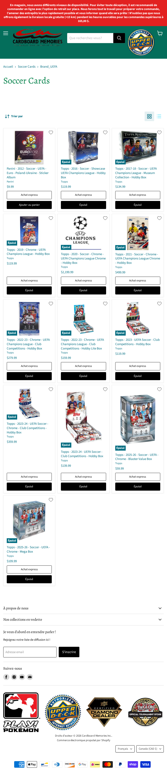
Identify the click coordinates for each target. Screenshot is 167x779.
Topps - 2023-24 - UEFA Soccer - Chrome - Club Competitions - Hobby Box (27, 428)
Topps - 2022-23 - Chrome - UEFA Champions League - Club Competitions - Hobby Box (28, 344)
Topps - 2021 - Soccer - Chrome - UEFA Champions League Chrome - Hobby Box (137, 258)
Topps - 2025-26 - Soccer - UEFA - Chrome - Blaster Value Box (137, 457)
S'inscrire (69, 652)
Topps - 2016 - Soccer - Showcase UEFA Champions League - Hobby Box (83, 172)
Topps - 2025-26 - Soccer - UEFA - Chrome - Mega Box (28, 549)
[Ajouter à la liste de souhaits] (51, 132)
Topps (64, 182)
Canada (148, 749)
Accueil (8, 67)
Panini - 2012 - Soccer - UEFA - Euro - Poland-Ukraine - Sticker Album (27, 172)
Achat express (29, 195)
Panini (10, 182)
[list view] (159, 116)
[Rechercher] (119, 38)
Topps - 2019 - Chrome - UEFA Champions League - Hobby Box (28, 251)
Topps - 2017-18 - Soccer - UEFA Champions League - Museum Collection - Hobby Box (136, 172)
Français (123, 749)
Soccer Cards (26, 67)
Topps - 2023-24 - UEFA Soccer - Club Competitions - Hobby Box (82, 454)
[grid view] (149, 116)
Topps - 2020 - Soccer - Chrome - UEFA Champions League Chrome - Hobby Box (83, 258)
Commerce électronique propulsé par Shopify (83, 740)
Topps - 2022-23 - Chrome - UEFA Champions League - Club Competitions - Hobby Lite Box (82, 344)
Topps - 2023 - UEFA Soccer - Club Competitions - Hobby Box (137, 342)
